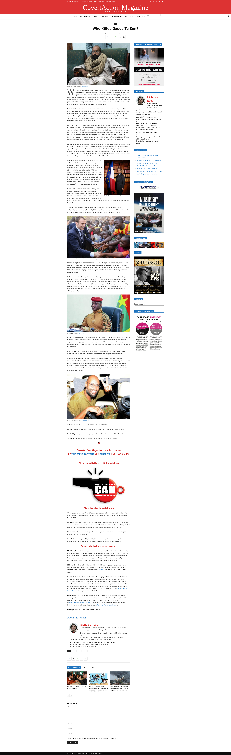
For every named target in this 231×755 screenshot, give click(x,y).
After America (141, 158)
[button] (229, 16)
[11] (153, 292)
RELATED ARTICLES (74, 667)
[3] (139, 231)
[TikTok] (156, 1)
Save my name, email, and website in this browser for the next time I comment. (92, 738)
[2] (137, 231)
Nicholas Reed (109, 33)
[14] (158, 292)
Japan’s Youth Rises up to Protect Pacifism (149, 171)
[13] (156, 292)
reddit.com (81, 333)
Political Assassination (103, 651)
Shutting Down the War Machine (147, 168)
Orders (95, 1)
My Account (108, 1)
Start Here (78, 16)
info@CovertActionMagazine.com (79, 603)
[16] (161, 292)
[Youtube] (162, 1)
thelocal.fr (127, 259)
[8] (148, 292)
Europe (79, 651)
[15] (160, 292)
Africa (74, 651)
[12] (154, 292)
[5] (142, 292)
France (89, 651)
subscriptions (78, 453)
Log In (113, 1)
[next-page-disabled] (71, 695)
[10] (151, 292)
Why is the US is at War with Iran (147, 163)
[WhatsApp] (115, 37)
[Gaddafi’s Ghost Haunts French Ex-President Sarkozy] (77, 678)
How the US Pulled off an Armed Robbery (149, 160)
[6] (144, 292)
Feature (84, 651)
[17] (163, 292)
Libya (115, 24)
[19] (137, 294)
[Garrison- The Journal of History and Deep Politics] (149, 275)
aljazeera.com (85, 86)
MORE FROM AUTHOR (88, 667)
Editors (101, 570)
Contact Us (100, 1)
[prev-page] (68, 695)
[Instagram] (153, 1)
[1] (136, 231)
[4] (141, 231)
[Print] (124, 37)
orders (90, 453)
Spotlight (112, 651)
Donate (84, 1)
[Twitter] (159, 1)
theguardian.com (86, 420)
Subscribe (89, 1)
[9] (149, 292)
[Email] (119, 37)
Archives (105, 16)
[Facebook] (150, 1)
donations (105, 453)
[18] (136, 294)
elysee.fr (118, 195)
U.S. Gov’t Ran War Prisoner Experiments (149, 166)
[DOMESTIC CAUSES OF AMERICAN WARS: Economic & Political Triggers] (149, 213)
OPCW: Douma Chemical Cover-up (147, 155)
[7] (146, 292)
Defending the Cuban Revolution (147, 174)
